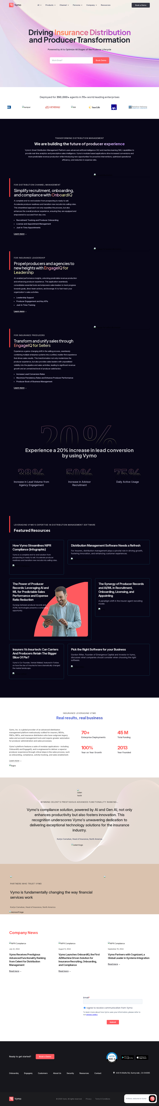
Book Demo (101, 60)
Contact (97, 1073)
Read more (14, 971)
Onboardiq (14, 1073)
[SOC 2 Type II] (112, 1056)
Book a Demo (140, 5)
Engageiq (28, 1073)
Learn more (19, 234)
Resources (84, 1073)
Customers (42, 1073)
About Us (57, 1073)
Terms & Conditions (102, 1099)
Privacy (88, 1099)
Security (70, 1073)
